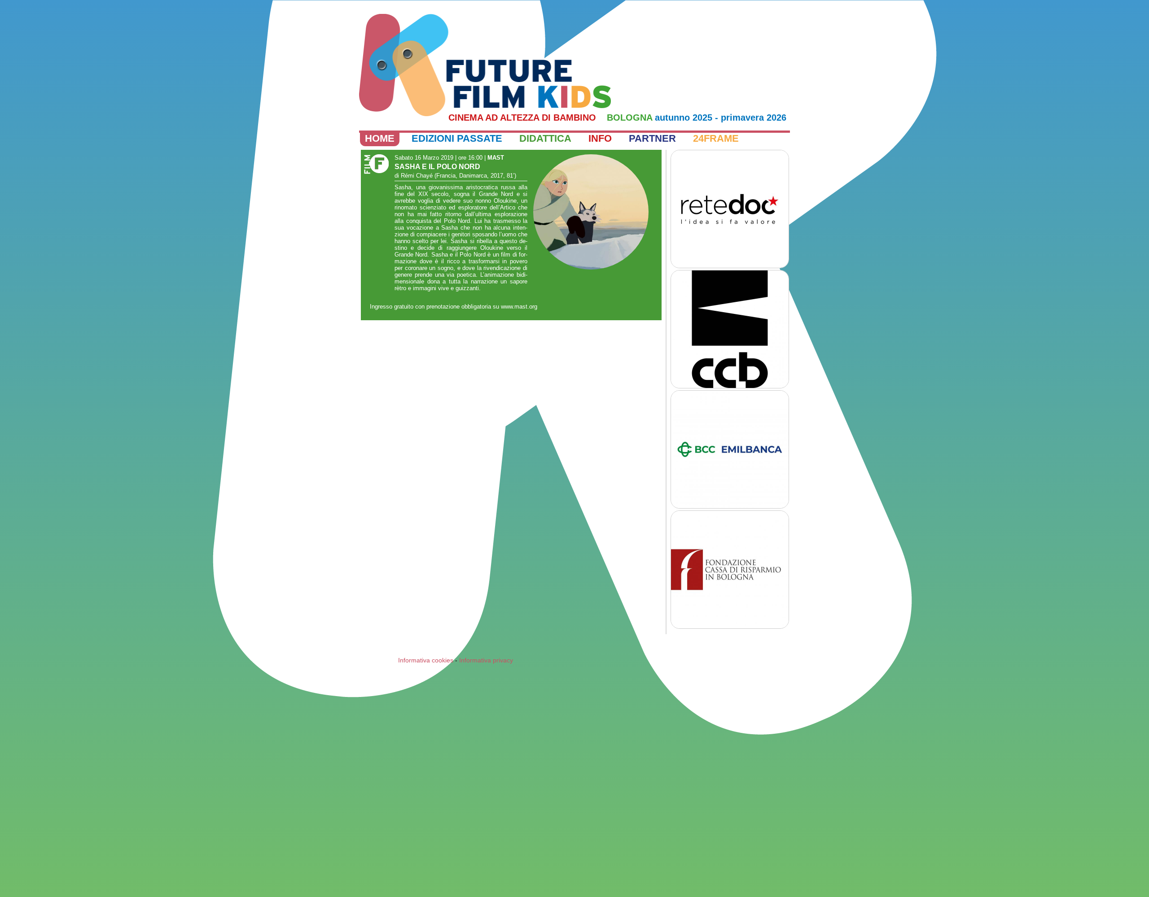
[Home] (485, 65)
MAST (495, 157)
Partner (652, 138)
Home (380, 138)
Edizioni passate (457, 138)
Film (375, 165)
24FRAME (716, 138)
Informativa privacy (486, 660)
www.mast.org (519, 306)
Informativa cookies (425, 660)
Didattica (545, 138)
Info (600, 138)
